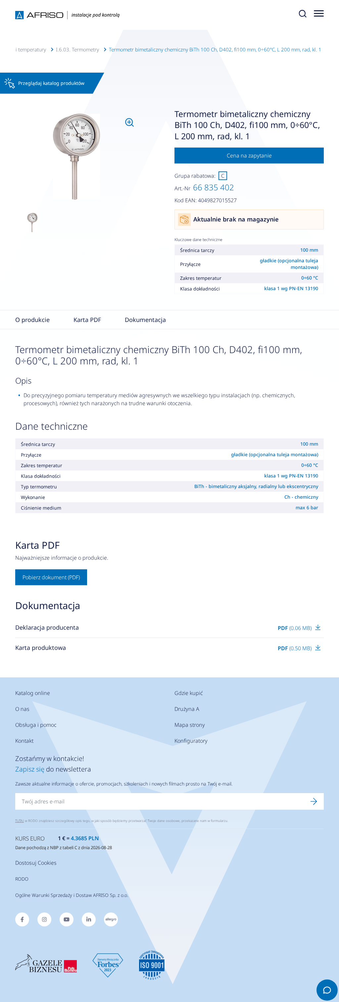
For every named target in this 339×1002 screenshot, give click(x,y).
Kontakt (24, 740)
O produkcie (32, 320)
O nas (22, 709)
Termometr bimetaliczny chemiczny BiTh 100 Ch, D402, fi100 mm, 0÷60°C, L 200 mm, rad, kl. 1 (215, 49)
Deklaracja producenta (47, 627)
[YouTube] (66, 919)
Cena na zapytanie (249, 155)
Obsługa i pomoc (36, 724)
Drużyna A (186, 709)
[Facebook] (22, 919)
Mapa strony (189, 724)
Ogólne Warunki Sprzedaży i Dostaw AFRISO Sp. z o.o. (71, 895)
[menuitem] (76, 157)
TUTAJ (19, 820)
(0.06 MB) (295, 628)
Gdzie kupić (188, 693)
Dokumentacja (145, 320)
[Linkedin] (89, 919)
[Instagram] (44, 919)
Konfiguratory (191, 740)
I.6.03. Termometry (77, 49)
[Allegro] (111, 919)
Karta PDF (87, 320)
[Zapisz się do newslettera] (314, 801)
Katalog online (32, 693)
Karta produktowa (40, 648)
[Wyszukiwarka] (302, 15)
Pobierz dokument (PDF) (51, 577)
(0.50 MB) (295, 648)
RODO (21, 879)
